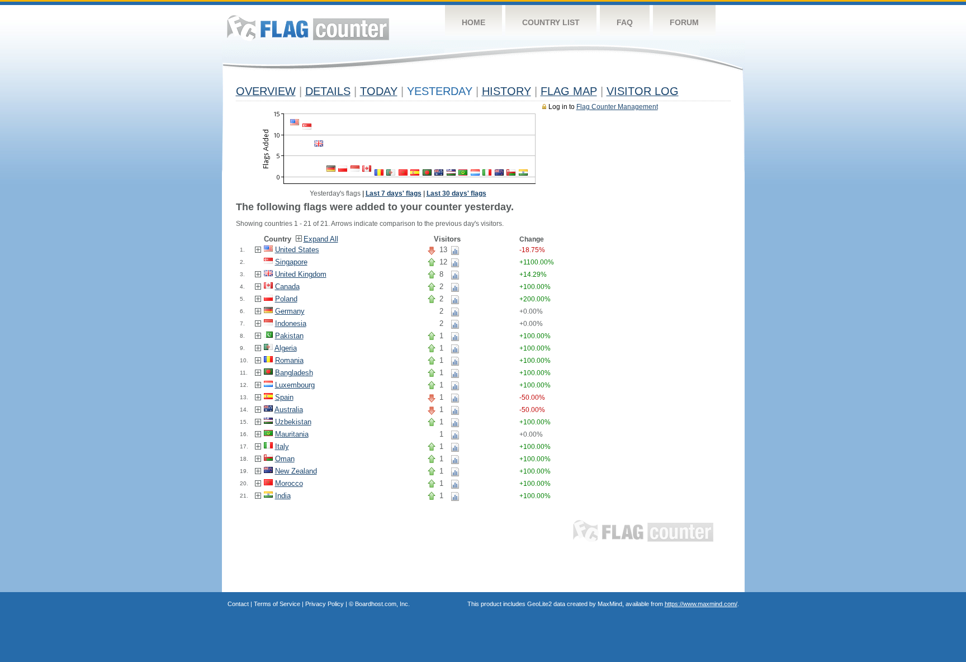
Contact (238, 603)
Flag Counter (308, 27)
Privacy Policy (324, 603)
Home (473, 22)
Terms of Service (277, 603)
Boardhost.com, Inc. (382, 603)
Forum (684, 22)
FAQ (625, 22)
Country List (551, 22)
